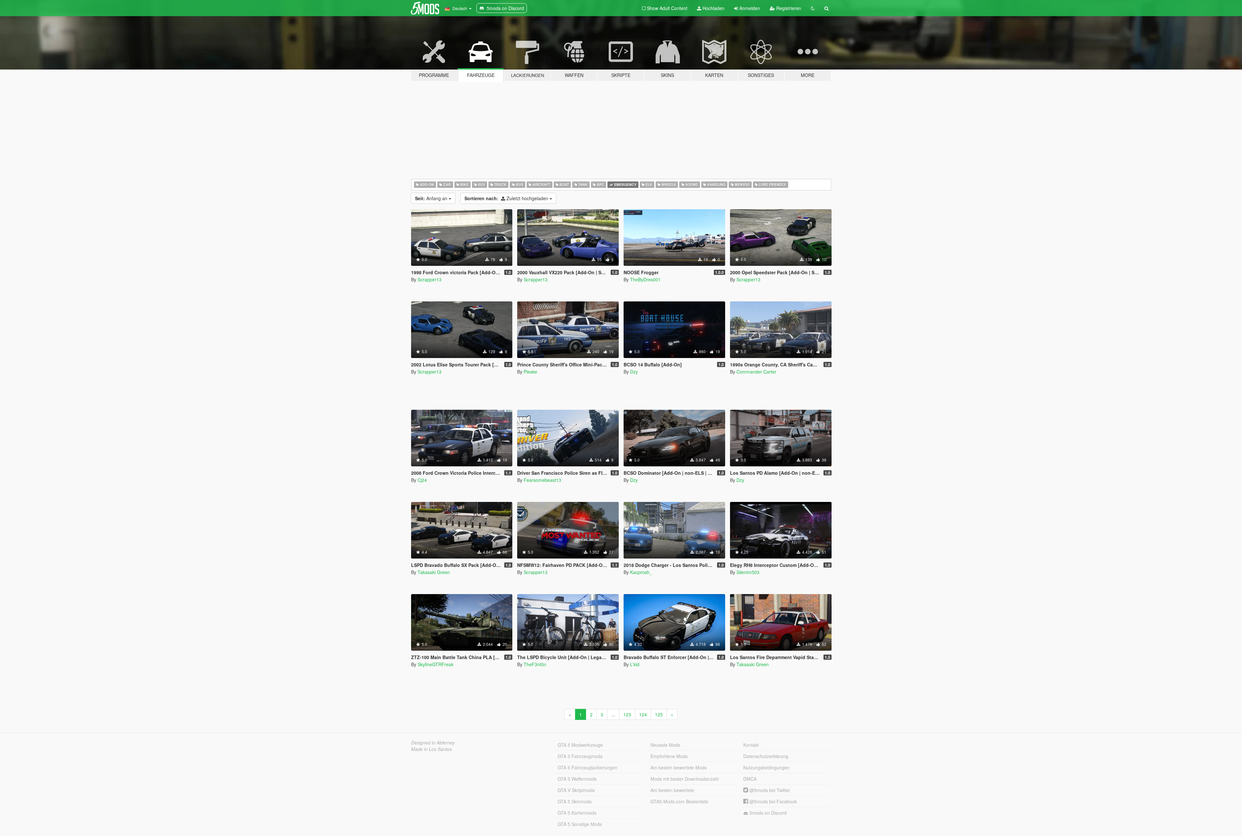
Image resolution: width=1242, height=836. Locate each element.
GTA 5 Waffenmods (577, 779)
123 (627, 714)
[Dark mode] (813, 8)
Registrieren (788, 8)
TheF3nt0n (535, 664)
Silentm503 (747, 572)
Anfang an (432, 198)
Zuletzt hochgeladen (507, 198)
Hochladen (712, 8)
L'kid (634, 664)
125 (659, 714)
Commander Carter (756, 371)
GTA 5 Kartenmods (577, 812)
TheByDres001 (645, 279)
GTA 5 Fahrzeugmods (580, 756)
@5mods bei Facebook (772, 801)
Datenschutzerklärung (765, 756)
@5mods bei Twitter (769, 790)
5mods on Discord (767, 812)
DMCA (750, 779)
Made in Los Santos (431, 749)
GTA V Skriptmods (576, 790)
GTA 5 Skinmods (575, 801)
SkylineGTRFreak (435, 664)
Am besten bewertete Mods (678, 767)
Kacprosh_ (641, 572)
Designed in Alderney (433, 742)
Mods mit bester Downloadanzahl (684, 779)
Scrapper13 (429, 279)
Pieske (530, 371)
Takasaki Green (434, 572)
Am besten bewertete (672, 790)
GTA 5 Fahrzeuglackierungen (587, 767)
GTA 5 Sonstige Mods (580, 824)
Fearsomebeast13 (542, 480)
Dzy (634, 371)
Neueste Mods (665, 745)
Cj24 (422, 480)
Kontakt (751, 745)
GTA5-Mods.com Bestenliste (679, 801)
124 (643, 714)
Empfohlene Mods (669, 756)
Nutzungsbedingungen (766, 767)
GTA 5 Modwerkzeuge (580, 745)
